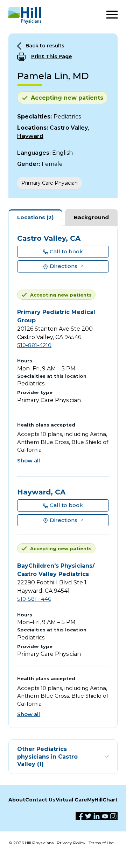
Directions (63, 266)
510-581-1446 (34, 599)
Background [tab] (91, 217)
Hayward (30, 136)
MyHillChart (102, 800)
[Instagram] (113, 816)
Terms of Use (101, 842)
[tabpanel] (63, 476)
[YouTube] (105, 816)
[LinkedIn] (96, 816)
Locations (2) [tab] (35, 217)
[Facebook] (80, 816)
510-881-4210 (34, 345)
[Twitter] (88, 816)
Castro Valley (69, 127)
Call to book (66, 251)
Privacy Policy (71, 842)
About (16, 800)
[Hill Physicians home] (24, 15)
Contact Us (40, 800)
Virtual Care (71, 800)
